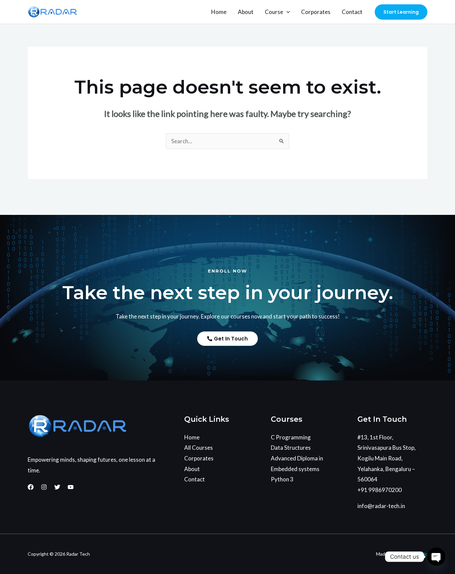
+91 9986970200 (379, 489)
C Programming (291, 437)
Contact (352, 11)
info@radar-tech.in (381, 505)
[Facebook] (31, 487)
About (245, 11)
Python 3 (282, 479)
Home (219, 11)
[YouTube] (71, 487)
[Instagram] (44, 487)
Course (274, 11)
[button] (286, 12)
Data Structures (291, 447)
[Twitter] (57, 487)
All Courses (198, 447)
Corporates (315, 11)
